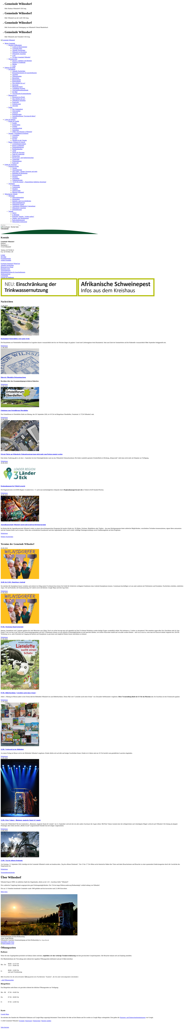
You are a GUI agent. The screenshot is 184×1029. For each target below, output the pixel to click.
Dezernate (15, 85)
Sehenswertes (16, 190)
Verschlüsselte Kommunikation (21, 93)
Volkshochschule (17, 180)
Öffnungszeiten (17, 76)
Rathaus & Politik (10, 67)
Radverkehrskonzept (18, 220)
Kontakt (21, 1021)
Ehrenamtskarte (17, 175)
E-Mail (3, 255)
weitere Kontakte (6, 260)
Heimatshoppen (17, 209)
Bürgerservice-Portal (18, 97)
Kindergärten (16, 125)
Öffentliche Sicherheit (18, 100)
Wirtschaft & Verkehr (11, 194)
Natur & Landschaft (18, 154)
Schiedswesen (16, 104)
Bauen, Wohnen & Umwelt (16, 142)
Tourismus (11, 183)
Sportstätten (15, 178)
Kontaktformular (6, 258)
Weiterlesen (4, 346)
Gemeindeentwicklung (19, 144)
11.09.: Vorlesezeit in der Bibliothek (12, 749)
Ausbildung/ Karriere (18, 88)
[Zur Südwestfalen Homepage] (7, 943)
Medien (14, 64)
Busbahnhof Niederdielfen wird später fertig (15, 339)
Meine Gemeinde (10, 43)
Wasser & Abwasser (18, 152)
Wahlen (14, 118)
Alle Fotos (11, 942)
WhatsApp (16, 263)
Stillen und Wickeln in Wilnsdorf (22, 131)
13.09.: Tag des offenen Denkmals (12, 860)
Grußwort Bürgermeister (19, 47)
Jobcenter (15, 105)
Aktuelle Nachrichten (18, 50)
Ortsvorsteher (16, 111)
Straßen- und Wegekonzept (20, 218)
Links (14, 66)
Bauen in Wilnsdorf (18, 145)
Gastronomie (16, 187)
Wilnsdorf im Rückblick (19, 52)
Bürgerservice (12, 95)
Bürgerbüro (15, 78)
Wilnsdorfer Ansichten (19, 54)
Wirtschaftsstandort (18, 197)
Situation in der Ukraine (19, 140)
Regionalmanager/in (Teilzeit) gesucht (13, 486)
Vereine (14, 168)
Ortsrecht (15, 112)
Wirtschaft (11, 196)
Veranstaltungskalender (8, 872)
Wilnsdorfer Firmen (18, 204)
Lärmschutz (15, 159)
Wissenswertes (12, 59)
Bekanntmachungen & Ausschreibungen (24, 73)
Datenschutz (36, 1021)
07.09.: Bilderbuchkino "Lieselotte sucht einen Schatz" (18, 693)
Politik (10, 107)
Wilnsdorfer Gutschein (19, 208)
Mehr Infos (4, 892)
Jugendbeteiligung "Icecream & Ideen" (24, 116)
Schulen (14, 126)
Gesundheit (15, 135)
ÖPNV (14, 213)
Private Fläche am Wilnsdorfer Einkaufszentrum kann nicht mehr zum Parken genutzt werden (31, 454)
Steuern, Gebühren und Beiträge (22, 60)
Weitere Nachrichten (7, 536)
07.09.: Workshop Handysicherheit (12, 627)
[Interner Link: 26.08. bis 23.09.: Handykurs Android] (20, 623)
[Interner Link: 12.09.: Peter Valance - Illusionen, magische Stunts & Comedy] (20, 857)
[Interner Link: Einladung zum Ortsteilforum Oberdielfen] (20, 450)
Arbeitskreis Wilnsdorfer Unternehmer (23, 206)
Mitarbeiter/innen (17, 86)
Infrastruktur (16, 199)
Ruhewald (15, 163)
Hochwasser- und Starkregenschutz (23, 157)
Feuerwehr (15, 102)
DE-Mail (3, 257)
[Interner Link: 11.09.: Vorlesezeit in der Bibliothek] (20, 816)
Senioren (15, 137)
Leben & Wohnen (10, 119)
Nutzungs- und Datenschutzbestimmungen (132, 1017)
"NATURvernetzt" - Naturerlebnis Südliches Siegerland (29, 182)
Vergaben (15, 74)
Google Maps (5, 1014)
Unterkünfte (16, 185)
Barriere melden (46, 1021)
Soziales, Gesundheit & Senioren (18, 133)
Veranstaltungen (17, 170)
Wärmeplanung (17, 161)
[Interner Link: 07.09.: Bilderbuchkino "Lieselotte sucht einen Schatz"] (20, 745)
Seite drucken (5, 1027)
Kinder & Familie (13, 121)
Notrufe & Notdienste (18, 62)
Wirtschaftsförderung (18, 202)
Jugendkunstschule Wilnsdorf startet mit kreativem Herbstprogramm (23, 524)
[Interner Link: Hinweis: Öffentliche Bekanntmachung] (20, 407)
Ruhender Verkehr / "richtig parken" (23, 216)
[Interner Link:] (20, 335)
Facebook (4, 263)
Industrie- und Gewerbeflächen (21, 201)
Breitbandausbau (17, 149)
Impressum (28, 1021)
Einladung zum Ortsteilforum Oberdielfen (14, 410)
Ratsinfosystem (16, 114)
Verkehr (10, 211)
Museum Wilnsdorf (18, 192)
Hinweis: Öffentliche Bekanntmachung (13, 377)
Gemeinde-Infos (17, 48)
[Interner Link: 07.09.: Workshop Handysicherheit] (20, 689)
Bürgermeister (16, 80)
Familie (14, 123)
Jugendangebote (17, 128)
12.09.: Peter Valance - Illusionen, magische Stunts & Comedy (21, 820)
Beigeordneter (16, 81)
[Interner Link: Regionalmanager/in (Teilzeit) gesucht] (20, 521)
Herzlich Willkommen (15, 45)
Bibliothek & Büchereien (19, 173)
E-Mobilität (15, 215)
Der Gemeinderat (17, 109)
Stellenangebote (5, 274)
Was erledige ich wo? (18, 83)
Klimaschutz (16, 156)
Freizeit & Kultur (13, 166)
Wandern (15, 176)
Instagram (10, 263)
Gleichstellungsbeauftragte (20, 90)
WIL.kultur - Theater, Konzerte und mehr (24, 171)
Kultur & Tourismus (11, 164)
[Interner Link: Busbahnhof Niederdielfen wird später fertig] (20, 373)
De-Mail (14, 92)
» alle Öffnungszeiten (7, 980)
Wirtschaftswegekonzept (19, 222)
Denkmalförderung (18, 147)
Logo (14, 55)
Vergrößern (4, 942)
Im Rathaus (11, 69)
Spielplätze (15, 130)
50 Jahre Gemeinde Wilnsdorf (21, 57)
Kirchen (14, 138)
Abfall (14, 151)
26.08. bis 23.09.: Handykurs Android (13, 582)
